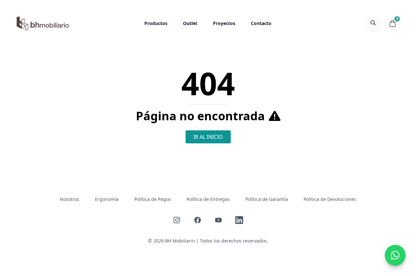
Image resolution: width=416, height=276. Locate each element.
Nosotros (69, 199)
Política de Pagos (152, 199)
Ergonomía (107, 199)
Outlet (190, 23)
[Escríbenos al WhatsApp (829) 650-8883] (395, 255)
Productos (155, 23)
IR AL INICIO (208, 136)
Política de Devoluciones (330, 199)
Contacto (261, 23)
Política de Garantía (266, 199)
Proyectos (224, 23)
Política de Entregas (208, 199)
